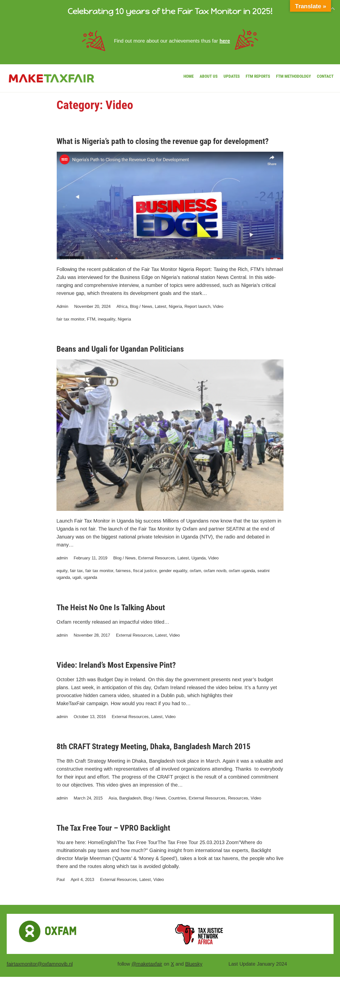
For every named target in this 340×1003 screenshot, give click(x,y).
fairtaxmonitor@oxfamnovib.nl (40, 964)
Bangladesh (130, 798)
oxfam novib (215, 570)
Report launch (197, 306)
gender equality (173, 570)
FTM (91, 319)
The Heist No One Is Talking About (111, 607)
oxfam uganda (242, 570)
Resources (238, 798)
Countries (177, 798)
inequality (106, 319)
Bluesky (193, 964)
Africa (121, 306)
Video (218, 306)
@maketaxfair (146, 964)
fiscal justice (145, 570)
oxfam (195, 570)
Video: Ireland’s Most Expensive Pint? (116, 665)
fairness (123, 570)
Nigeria (175, 306)
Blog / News (141, 306)
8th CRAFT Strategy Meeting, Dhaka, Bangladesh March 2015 (153, 746)
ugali (76, 577)
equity (62, 570)
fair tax (76, 570)
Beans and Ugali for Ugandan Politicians (120, 348)
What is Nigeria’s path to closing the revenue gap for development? (163, 141)
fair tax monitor (70, 319)
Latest (160, 306)
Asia (113, 798)
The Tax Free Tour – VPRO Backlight (113, 827)
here (225, 41)
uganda (90, 577)
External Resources (156, 558)
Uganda (198, 558)
